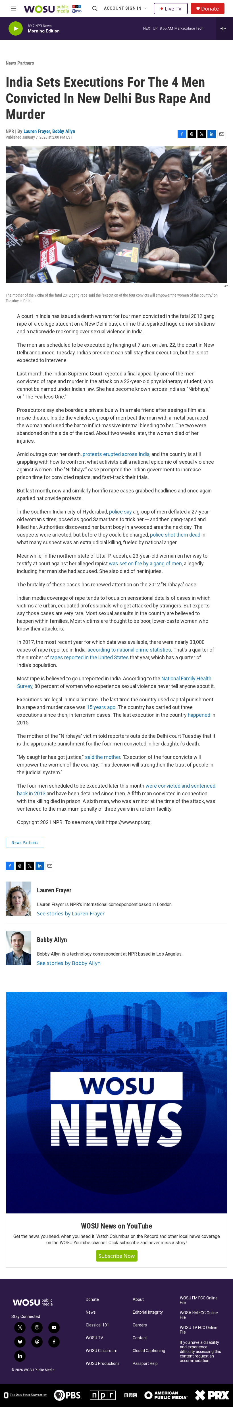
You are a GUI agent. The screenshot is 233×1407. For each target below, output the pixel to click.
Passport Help (145, 1363)
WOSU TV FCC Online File (198, 1330)
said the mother (102, 757)
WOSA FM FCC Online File (199, 1315)
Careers (140, 1325)
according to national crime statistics (129, 650)
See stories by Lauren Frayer (71, 913)
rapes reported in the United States (89, 657)
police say (120, 512)
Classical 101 (97, 1325)
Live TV (173, 8)
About (138, 1299)
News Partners (20, 63)
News (91, 1312)
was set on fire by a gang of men (145, 563)
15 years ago (101, 707)
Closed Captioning (149, 1351)
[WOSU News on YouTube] (116, 1102)
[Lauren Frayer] (18, 899)
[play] (15, 28)
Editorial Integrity (148, 1312)
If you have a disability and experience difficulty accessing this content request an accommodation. (200, 1351)
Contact (140, 1338)
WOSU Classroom (101, 1351)
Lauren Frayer (37, 131)
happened (199, 715)
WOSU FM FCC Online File (199, 1300)
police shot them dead (175, 535)
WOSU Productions (103, 1363)
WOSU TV (94, 1338)
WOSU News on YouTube (116, 1226)
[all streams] (224, 28)
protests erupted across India (116, 454)
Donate (210, 9)
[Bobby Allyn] (18, 948)
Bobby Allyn (63, 131)
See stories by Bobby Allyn (69, 963)
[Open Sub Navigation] (145, 8)
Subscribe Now (117, 1255)
